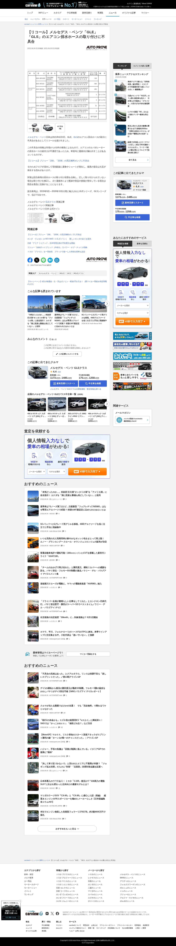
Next (107, 303)
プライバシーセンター (125, 925)
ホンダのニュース (95, 884)
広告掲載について (114, 928)
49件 (59, 372)
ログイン (130, 4)
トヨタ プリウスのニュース (67, 874)
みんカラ (59, 928)
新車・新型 (28, 874)
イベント (27, 891)
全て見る (60, 128)
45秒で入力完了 (89, 471)
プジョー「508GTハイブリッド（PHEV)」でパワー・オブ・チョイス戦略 (57, 247)
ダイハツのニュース (96, 901)
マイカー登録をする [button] (88, 654)
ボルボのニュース (127, 901)
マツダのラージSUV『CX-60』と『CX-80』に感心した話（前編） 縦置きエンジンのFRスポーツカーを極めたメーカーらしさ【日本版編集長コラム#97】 (73, 798)
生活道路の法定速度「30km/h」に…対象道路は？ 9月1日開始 (69, 617)
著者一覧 (91, 928)
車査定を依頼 (122, 244)
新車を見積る (142, 244)
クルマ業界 (28, 878)
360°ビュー (43, 13)
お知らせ (94, 925)
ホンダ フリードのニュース (67, 898)
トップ (30, 13)
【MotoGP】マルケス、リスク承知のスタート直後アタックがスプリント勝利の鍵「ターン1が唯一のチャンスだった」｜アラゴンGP (73, 736)
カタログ (57, 13)
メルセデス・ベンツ (36, 137)
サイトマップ (101, 928)
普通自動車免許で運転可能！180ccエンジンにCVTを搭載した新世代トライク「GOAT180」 (73, 554)
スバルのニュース (95, 894)
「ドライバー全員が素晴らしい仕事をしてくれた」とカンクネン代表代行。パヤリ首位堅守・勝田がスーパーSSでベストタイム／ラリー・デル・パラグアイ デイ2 (73, 604)
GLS (76, 137)
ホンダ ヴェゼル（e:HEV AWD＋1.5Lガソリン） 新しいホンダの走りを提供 (59, 239)
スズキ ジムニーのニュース (67, 901)
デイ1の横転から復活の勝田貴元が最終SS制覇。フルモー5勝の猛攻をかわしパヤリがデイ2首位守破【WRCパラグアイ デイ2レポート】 (72, 689)
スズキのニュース (95, 898)
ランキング (122, 66)
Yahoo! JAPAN (147, 4)
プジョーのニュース (128, 894)
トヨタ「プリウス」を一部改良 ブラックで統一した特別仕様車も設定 (56, 252)
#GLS (62, 273)
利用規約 (138, 925)
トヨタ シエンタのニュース (67, 884)
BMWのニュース (126, 878)
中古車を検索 (95, 383)
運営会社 (86, 925)
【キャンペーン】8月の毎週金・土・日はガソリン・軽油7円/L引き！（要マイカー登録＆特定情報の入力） (67, 282)
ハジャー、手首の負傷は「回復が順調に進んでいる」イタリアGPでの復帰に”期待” (72, 750)
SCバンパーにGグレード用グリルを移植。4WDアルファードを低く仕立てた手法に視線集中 (94, 318)
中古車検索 (72, 13)
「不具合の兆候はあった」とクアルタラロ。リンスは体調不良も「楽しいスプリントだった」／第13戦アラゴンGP (73, 675)
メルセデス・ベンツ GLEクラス (68, 367)
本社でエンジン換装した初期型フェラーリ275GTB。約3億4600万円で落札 (73, 813)
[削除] (20, 901)
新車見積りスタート (66, 383)
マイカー (145, 13)
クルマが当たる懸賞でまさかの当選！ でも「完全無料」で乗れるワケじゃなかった (73, 707)
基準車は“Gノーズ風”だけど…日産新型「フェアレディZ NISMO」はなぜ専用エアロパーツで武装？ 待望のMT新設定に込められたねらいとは (67, 320)
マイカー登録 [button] (141, 190)
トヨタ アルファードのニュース (69, 878)
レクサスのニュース (96, 878)
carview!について (75, 925)
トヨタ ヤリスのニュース (66, 881)
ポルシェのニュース (128, 888)
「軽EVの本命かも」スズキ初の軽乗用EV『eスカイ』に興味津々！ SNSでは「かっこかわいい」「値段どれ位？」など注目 (71, 721)
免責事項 (146, 925)
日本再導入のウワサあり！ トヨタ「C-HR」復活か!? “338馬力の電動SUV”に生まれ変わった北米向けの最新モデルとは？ (72, 782)
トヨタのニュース (95, 874)
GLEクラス (50, 202)
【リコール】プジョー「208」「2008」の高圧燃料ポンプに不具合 (58, 161)
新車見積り (87, 13)
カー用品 (27, 881)
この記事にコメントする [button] (68, 354)
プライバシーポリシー (107, 925)
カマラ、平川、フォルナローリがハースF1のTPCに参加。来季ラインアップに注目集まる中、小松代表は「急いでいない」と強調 (73, 633)
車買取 (100, 13)
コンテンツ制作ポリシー (77, 928)
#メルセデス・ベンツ (48, 273)
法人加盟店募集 (127, 928)
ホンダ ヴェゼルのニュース (67, 894)
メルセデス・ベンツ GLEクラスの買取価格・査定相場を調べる (75, 389)
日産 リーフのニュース (65, 891)
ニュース (113, 13)
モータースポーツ (31, 884)
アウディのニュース (128, 881)
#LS (69, 273)
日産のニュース (94, 881)
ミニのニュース (126, 891)
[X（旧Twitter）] (52, 913)
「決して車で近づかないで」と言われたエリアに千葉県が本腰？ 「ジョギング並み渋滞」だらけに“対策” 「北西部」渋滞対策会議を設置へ (73, 765)
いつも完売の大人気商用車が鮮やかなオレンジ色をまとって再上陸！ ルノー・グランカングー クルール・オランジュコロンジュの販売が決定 (73, 540)
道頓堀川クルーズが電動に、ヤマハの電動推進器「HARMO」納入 (71, 584)
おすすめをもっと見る (66, 829)
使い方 (54, 339)
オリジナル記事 (129, 13)
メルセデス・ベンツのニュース (132, 874)
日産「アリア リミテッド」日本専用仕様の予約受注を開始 (51, 243)
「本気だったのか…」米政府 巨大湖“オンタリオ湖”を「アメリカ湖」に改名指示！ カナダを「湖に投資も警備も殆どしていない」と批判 (40, 320)
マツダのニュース (95, 891)
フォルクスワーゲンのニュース (132, 884)
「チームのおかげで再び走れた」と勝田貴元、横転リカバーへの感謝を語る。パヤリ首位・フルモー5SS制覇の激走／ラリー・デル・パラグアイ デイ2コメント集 (73, 570)
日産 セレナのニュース (65, 888)
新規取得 (137, 4)
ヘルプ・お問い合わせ (77, 931)
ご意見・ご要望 (140, 928)
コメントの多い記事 (141, 66)
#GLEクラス (79, 273)
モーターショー (30, 888)
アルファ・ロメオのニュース (131, 898)
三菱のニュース (94, 888)
